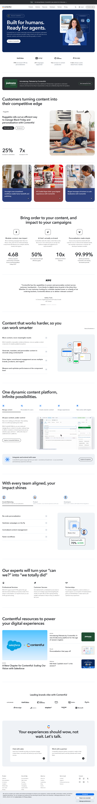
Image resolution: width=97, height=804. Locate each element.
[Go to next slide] (91, 293)
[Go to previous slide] (6, 293)
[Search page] (75, 7)
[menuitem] (31, 7)
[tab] (11, 407)
